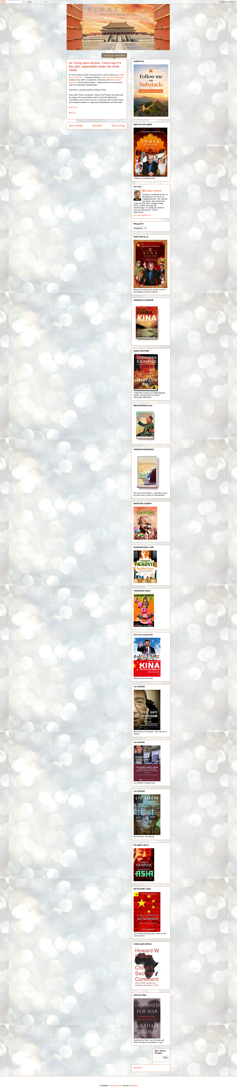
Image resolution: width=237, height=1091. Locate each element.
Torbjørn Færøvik (153, 191)
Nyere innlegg (76, 125)
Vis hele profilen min (142, 215)
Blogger (134, 1086)
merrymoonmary (115, 1086)
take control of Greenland (112, 77)
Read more (73, 107)
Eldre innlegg (118, 125)
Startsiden (97, 125)
